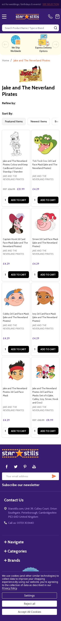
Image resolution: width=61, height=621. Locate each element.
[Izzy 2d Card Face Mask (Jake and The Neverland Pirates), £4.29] (45, 297)
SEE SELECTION (51, 4)
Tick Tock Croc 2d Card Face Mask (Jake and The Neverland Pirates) (44, 164)
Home (5, 60)
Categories (17, 551)
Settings (29, 595)
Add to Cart (18, 200)
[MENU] (4, 16)
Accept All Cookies (29, 612)
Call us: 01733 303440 (21, 522)
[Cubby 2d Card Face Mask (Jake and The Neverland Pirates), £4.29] (16, 297)
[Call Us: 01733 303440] (51, 16)
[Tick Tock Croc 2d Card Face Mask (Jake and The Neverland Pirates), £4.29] (45, 144)
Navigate (16, 541)
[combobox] (30, 27)
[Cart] (57, 16)
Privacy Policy (9, 588)
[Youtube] (34, 466)
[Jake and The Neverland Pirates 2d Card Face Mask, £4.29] (16, 371)
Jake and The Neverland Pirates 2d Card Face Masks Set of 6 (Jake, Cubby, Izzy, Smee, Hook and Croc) (45, 395)
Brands (14, 560)
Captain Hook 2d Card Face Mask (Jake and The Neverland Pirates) (15, 243)
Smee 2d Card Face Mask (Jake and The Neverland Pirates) (45, 243)
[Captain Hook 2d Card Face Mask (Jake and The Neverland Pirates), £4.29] (16, 222)
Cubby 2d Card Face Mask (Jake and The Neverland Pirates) (16, 317)
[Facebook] (6, 466)
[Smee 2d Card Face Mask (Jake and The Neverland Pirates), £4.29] (45, 222)
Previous (5, 44)
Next (55, 44)
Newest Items (38, 121)
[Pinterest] (24, 466)
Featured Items (14, 121)
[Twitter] (15, 466)
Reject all (29, 604)
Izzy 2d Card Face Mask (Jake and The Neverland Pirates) (44, 317)
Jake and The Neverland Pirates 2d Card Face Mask (15, 392)
